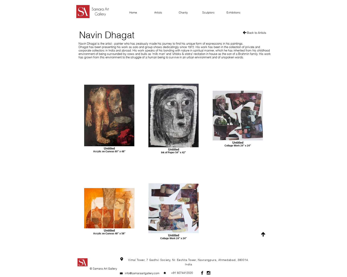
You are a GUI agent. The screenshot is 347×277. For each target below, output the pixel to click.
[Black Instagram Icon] (208, 272)
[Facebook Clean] (250, 256)
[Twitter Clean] (255, 256)
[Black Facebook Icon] (202, 272)
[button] (182, 272)
